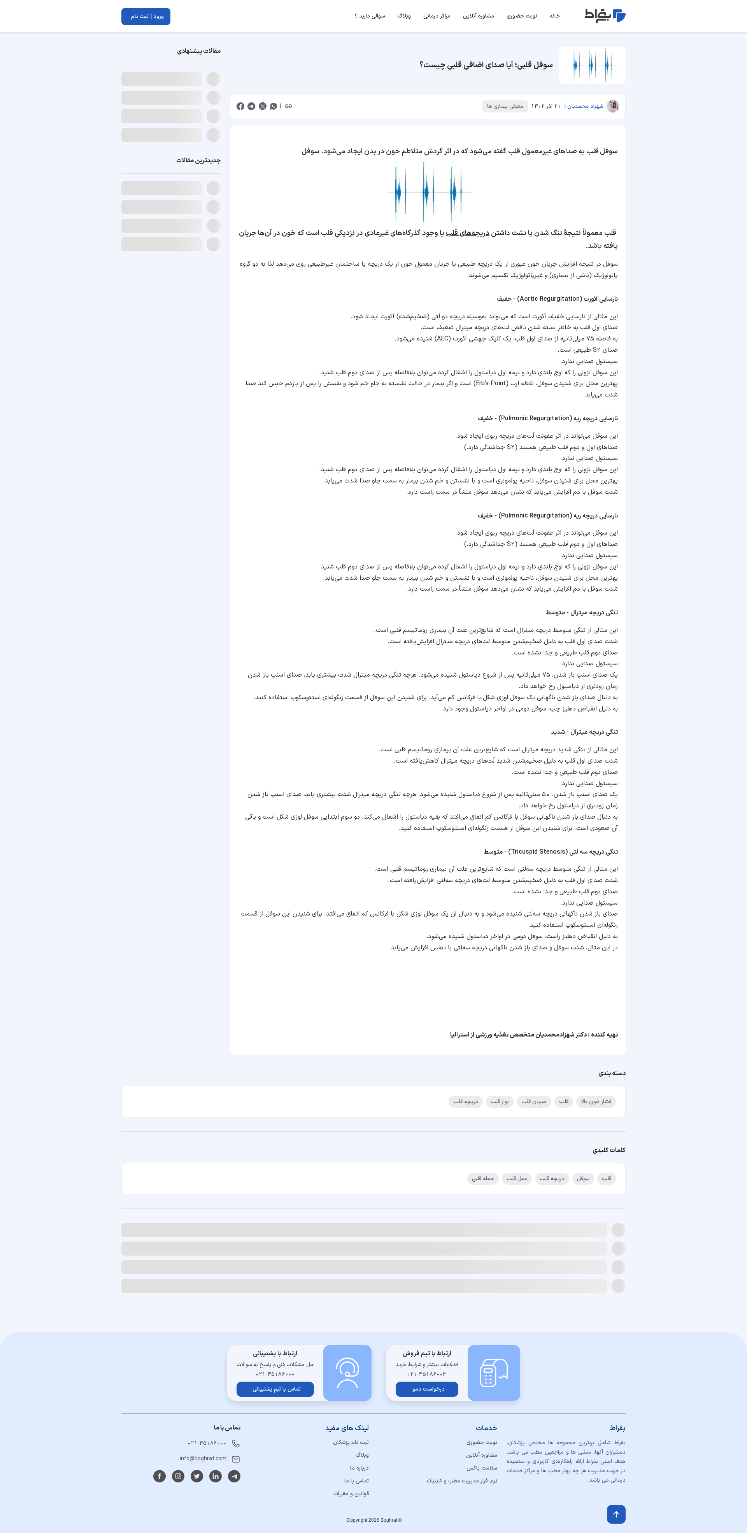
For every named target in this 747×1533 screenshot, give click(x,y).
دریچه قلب (465, 1102)
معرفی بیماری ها (505, 106)
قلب (514, 151)
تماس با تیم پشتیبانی (277, 1466)
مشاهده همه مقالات (140, 1227)
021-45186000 (207, 1520)
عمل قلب (517, 1179)
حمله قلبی (483, 1179)
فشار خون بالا (596, 1102)
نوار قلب (500, 1102)
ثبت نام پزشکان (351, 1519)
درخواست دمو (428, 1466)
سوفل (583, 1179)
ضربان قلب (534, 1102)
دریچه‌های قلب (467, 233)
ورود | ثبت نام (147, 16)
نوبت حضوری (481, 1519)
